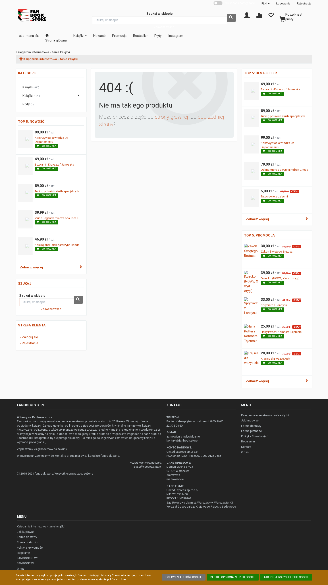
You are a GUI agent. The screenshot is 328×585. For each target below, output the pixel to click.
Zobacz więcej (31, 267)
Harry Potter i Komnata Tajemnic (281, 332)
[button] (265, 3)
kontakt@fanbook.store (103, 455)
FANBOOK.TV (25, 563)
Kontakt (246, 446)
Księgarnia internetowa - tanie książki (265, 415)
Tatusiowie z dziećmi (274, 196)
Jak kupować (250, 420)
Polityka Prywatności (254, 436)
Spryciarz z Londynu (274, 305)
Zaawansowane (164, 27)
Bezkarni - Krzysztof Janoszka (54, 164)
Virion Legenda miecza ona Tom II (56, 218)
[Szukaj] (231, 18)
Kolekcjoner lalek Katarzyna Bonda (57, 245)
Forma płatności (251, 431)
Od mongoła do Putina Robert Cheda (284, 169)
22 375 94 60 (174, 425)
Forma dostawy (251, 425)
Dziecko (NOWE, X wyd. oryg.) (280, 278)
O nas (245, 452)
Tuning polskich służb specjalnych (57, 191)
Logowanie (283, 3)
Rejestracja (304, 3)
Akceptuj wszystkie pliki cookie (286, 577)
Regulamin (248, 441)
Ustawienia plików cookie (184, 577)
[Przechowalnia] (271, 15)
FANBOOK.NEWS (28, 558)
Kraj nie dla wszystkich (275, 358)
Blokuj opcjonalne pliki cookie (232, 577)
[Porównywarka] (259, 15)
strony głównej (171, 117)
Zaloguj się (30, 337)
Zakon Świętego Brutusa (277, 251)
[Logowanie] (247, 15)
